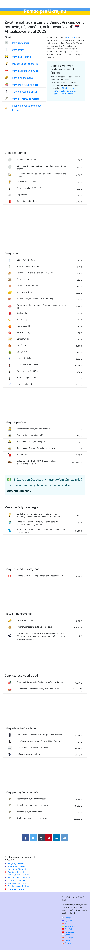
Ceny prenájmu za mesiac (25, 98)
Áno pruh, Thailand (16, 889)
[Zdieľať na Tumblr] (41, 837)
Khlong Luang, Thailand (18, 883)
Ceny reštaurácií (20, 42)
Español (68, 929)
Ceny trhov (18, 49)
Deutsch (68, 940)
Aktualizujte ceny (19, 491)
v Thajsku (70, 37)
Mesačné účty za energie (25, 63)
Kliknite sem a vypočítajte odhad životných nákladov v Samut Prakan (63, 91)
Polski (67, 923)
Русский (68, 920)
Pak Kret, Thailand (16, 872)
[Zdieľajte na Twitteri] (33, 837)
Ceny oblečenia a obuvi (24, 91)
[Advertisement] (45, 134)
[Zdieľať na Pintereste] (48, 837)
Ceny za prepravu (21, 56)
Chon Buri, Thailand (16, 880)
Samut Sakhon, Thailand (18, 875)
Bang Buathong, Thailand (19, 877)
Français (68, 943)
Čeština (67, 935)
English (67, 918)
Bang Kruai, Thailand (17, 869)
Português (69, 932)
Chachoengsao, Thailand (18, 886)
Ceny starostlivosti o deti (25, 84)
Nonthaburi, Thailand (17, 866)
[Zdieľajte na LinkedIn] (56, 837)
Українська (69, 926)
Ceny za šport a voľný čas (25, 70)
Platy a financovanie (23, 77)
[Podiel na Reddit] (64, 837)
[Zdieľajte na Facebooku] (25, 837)
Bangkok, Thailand (16, 863)
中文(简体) (69, 937)
